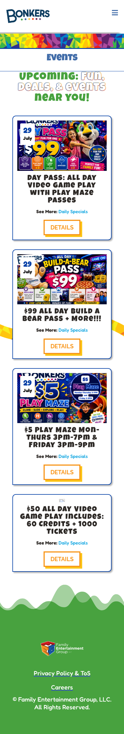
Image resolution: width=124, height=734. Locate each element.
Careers (62, 687)
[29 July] (62, 500)
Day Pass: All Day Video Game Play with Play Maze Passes (62, 190)
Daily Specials (73, 211)
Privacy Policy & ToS (62, 673)
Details (62, 227)
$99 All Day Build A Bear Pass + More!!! (62, 315)
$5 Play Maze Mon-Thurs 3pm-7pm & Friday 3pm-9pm (62, 438)
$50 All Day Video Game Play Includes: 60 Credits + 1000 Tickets (62, 521)
